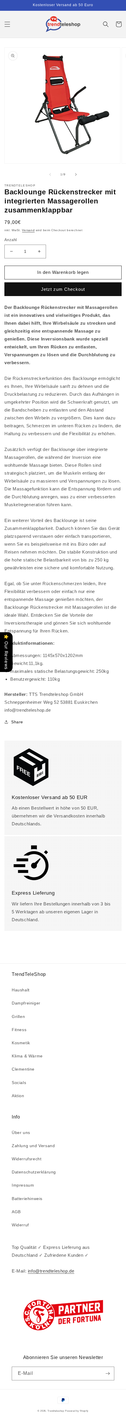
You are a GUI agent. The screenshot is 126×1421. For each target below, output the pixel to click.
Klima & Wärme (27, 1056)
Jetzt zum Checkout (63, 289)
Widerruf (20, 1225)
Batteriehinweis (27, 1198)
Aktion (18, 1095)
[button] (7, 24)
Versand (28, 230)
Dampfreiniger (26, 1003)
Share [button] (17, 722)
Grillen (18, 1016)
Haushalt (21, 990)
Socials (19, 1082)
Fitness (19, 1029)
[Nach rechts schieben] (75, 174)
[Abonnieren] (107, 1373)
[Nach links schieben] (50, 174)
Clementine (23, 1069)
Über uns (21, 1132)
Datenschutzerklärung (34, 1172)
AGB (16, 1211)
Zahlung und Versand (33, 1145)
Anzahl (10, 240)
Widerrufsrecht (26, 1158)
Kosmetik (21, 1042)
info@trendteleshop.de (51, 1270)
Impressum (23, 1185)
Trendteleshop (55, 1410)
